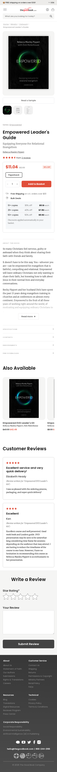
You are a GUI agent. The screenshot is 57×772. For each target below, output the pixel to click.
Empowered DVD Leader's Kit (18, 423)
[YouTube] (23, 741)
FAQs (30, 686)
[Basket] (52, 10)
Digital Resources (11, 706)
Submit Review (28, 644)
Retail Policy (34, 683)
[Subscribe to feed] (17, 741)
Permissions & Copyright (40, 676)
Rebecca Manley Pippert (13, 152)
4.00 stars (11, 508)
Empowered (16, 124)
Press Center (9, 714)
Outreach (23, 24)
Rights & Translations (13, 679)
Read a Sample (28, 100)
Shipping (32, 669)
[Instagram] (39, 741)
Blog (5, 699)
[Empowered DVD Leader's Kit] (24, 398)
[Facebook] (34, 741)
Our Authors (9, 672)
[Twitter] (29, 741)
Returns (32, 672)
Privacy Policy (35, 703)
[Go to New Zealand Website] (35, 754)
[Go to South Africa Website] (41, 754)
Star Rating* (11, 590)
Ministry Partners (36, 679)
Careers (7, 683)
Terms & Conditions (38, 706)
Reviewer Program (12, 710)
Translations (9, 703)
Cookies (32, 699)
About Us (7, 665)
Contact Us (33, 665)
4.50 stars (9, 157)
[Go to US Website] (23, 754)
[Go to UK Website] (17, 754)
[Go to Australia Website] (29, 754)
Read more (27, 316)
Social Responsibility (12, 726)
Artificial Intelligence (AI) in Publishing (21, 733)
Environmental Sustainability (16, 730)
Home (6, 24)
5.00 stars (13, 463)
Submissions (9, 676)
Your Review (11, 607)
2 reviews (26, 157)
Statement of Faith (12, 669)
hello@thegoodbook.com (20, 749)
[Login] (47, 10)
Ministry (14, 24)
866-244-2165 (43, 749)
